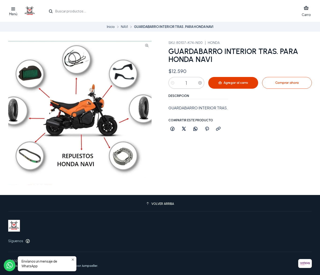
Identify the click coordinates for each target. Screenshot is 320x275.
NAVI (124, 26)
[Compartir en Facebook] (172, 129)
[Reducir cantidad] (173, 82)
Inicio (111, 26)
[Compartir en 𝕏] (184, 129)
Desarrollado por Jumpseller (76, 265)
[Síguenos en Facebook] (27, 241)
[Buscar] (51, 11)
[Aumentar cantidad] (200, 82)
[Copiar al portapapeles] (218, 129)
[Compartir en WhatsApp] (195, 129)
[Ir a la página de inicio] (30, 11)
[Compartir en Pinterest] (207, 129)
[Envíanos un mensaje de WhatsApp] (9, 265)
